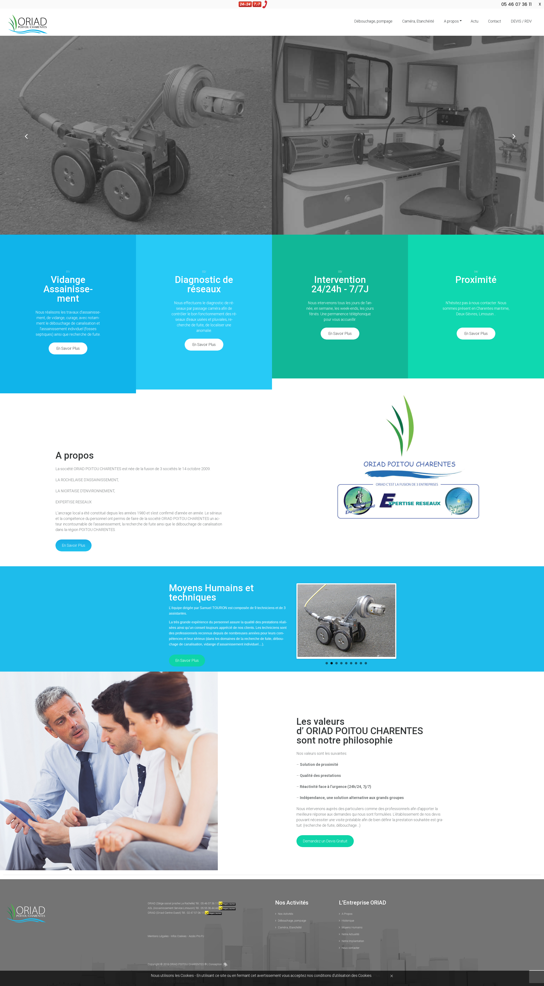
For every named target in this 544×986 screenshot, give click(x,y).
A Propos (347, 913)
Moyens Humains (352, 927)
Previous (301, 621)
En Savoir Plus (245, 174)
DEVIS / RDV (521, 21)
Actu (474, 21)
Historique (348, 920)
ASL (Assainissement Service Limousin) (172, 908)
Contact (494, 21)
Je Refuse (188, 981)
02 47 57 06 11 (195, 912)
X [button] (540, 4)
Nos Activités (285, 913)
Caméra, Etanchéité (418, 21)
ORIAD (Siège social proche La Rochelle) (172, 903)
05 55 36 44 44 (209, 908)
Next (391, 621)
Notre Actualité (350, 934)
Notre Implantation (353, 941)
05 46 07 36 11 (209, 903)
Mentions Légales (158, 936)
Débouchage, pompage (373, 21)
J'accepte (171, 981)
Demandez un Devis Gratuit (325, 841)
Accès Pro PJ (196, 936)
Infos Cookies (179, 936)
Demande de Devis (298, 174)
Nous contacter (351, 947)
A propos (451, 21)
